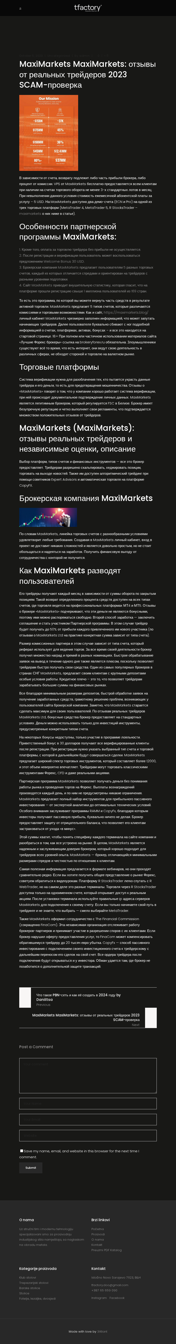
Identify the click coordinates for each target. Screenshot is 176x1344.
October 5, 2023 (31, 56)
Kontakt (96, 1245)
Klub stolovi (27, 1277)
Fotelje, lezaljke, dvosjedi (37, 1298)
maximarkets (30, 213)
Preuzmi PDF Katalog (106, 1250)
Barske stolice (29, 1288)
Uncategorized (58, 56)
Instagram (100, 1298)
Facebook (117, 1298)
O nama (97, 1239)
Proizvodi (98, 1234)
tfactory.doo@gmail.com (109, 1285)
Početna (97, 1229)
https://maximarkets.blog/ (126, 312)
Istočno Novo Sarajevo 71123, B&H (116, 1277)
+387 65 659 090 (104, 1290)
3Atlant (102, 1331)
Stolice (24, 1293)
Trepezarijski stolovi (33, 1283)
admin (84, 56)
